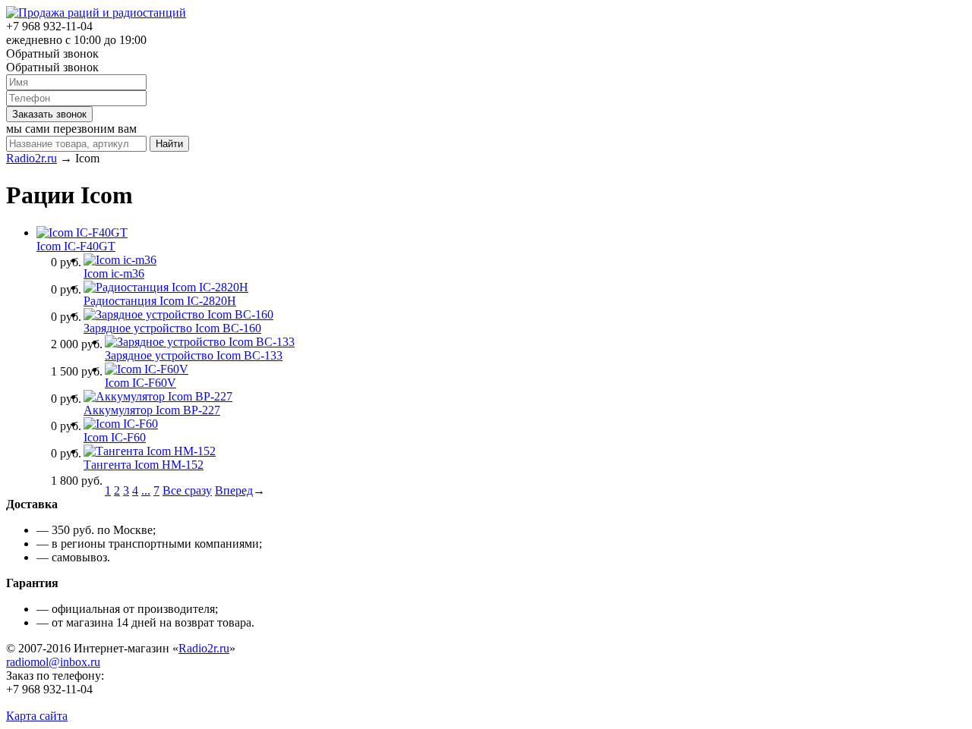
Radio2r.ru (31, 158)
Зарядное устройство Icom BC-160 (172, 328)
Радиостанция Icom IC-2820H (160, 300)
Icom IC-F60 (115, 437)
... (145, 490)
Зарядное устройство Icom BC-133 (193, 355)
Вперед (234, 490)
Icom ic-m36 (114, 273)
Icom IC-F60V (140, 382)
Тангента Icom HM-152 (144, 464)
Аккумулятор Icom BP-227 (152, 410)
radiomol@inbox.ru (53, 661)
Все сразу (187, 490)
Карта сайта (37, 715)
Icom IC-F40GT (75, 246)
